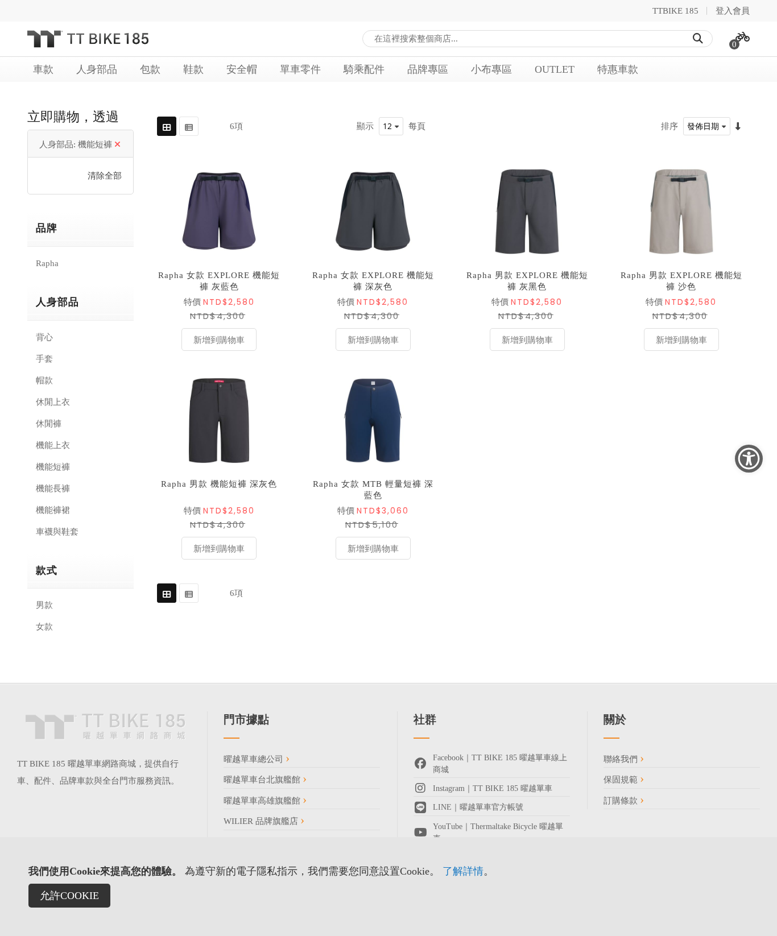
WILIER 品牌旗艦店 (262, 821)
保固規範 (622, 779)
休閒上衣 (53, 402)
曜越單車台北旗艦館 (263, 779)
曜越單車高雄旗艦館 (263, 800)
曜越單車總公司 (255, 759)
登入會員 (733, 10)
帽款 (44, 380)
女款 (44, 626)
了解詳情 (463, 871)
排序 (669, 126)
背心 (44, 337)
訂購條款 (622, 800)
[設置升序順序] (738, 126)
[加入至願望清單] (270, 195)
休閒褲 (48, 423)
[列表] (189, 126)
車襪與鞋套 (57, 531)
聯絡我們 (622, 759)
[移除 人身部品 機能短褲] (117, 144)
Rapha (47, 263)
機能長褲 (53, 488)
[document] (388, 886)
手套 (44, 358)
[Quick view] (270, 246)
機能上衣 (53, 445)
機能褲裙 (53, 510)
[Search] (698, 38)
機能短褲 (53, 466)
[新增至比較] (270, 221)
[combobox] (537, 38)
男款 (44, 605)
